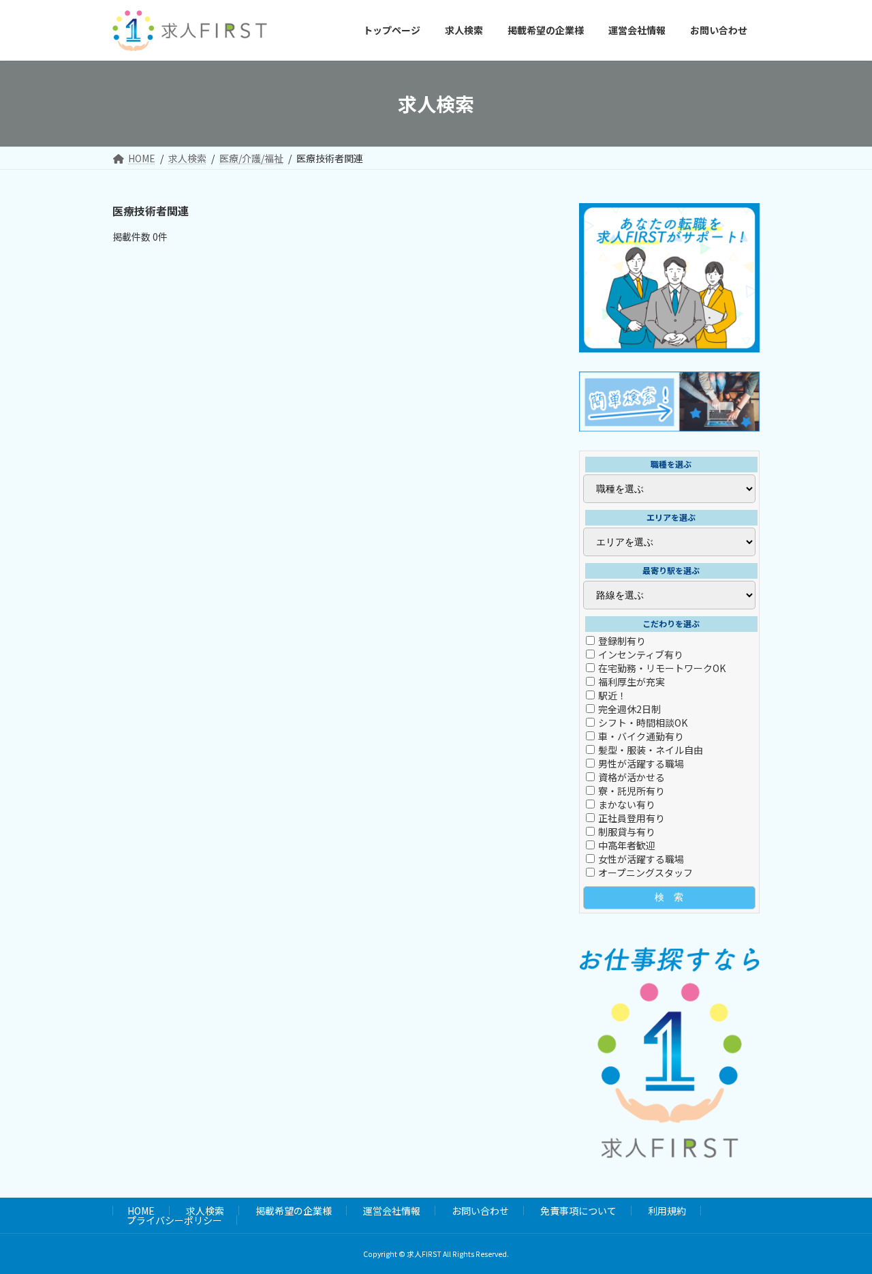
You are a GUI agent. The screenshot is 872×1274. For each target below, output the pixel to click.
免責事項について (578, 1210)
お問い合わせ (480, 1210)
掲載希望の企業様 (293, 1210)
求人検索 (205, 1210)
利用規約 (667, 1210)
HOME (141, 1210)
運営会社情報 (391, 1210)
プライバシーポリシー (174, 1220)
